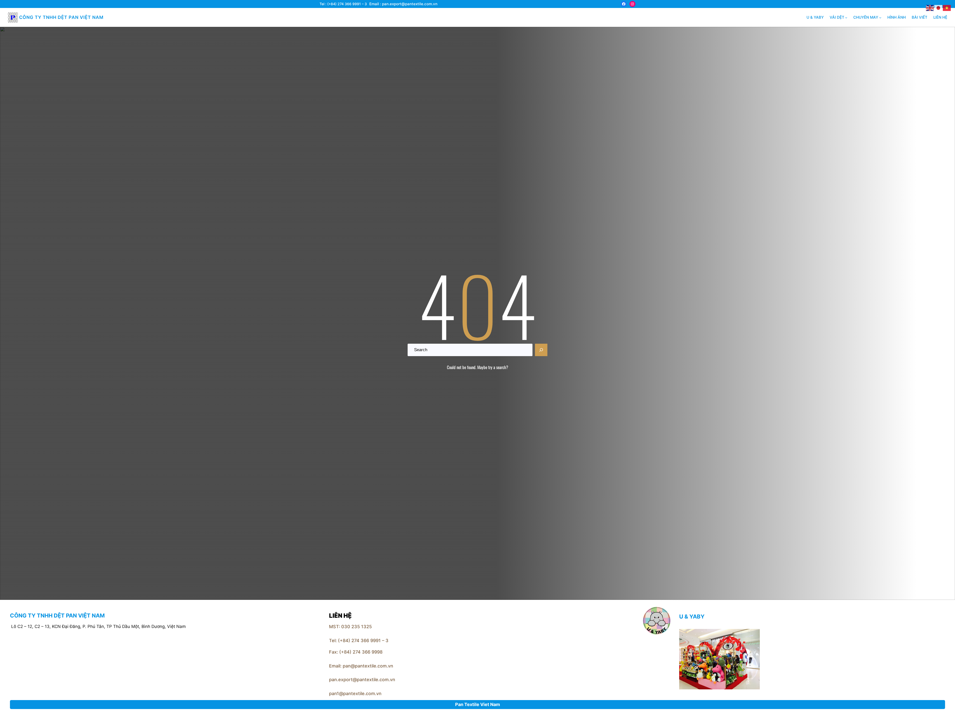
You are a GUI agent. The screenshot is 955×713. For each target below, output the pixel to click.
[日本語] (938, 7)
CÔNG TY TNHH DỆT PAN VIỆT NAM (61, 17)
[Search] (541, 350)
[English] (930, 7)
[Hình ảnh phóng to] (753, 635)
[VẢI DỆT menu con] (846, 17)
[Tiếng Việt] (947, 7)
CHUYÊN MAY (865, 17)
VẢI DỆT (837, 17)
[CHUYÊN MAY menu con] (880, 17)
